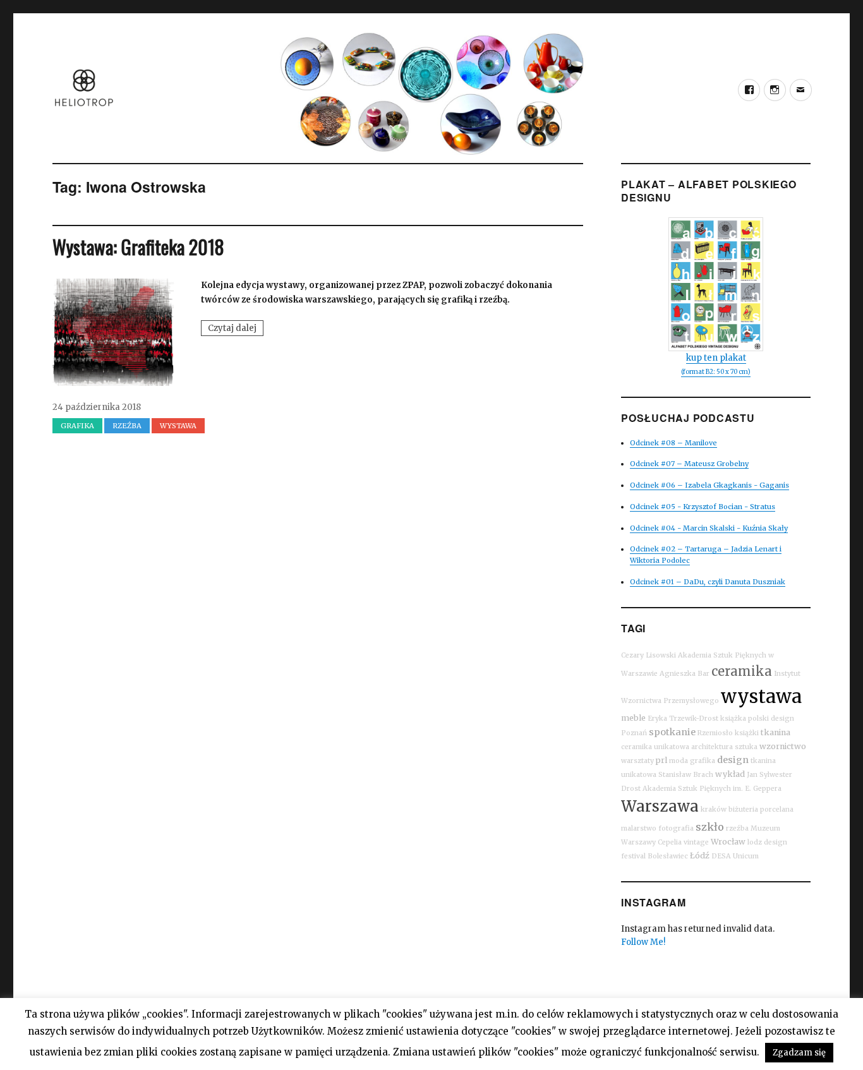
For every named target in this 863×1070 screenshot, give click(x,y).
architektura (712, 747)
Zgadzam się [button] (799, 1052)
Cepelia (670, 842)
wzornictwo (782, 746)
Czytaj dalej (235, 329)
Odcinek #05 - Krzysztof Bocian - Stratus (702, 506)
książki (747, 733)
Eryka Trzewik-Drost (683, 718)
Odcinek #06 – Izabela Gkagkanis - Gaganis (709, 485)
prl (661, 760)
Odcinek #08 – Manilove (673, 442)
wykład (730, 774)
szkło (710, 827)
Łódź (699, 855)
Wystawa (178, 425)
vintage (696, 842)
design (733, 760)
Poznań (634, 733)
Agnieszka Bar (684, 674)
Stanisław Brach (685, 775)
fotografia (676, 828)
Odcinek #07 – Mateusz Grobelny (689, 463)
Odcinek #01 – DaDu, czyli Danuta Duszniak (707, 581)
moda (678, 761)
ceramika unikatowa (655, 747)
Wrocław (728, 841)
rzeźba (127, 425)
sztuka (746, 747)
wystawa (761, 696)
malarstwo (638, 828)
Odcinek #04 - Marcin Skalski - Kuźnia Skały (709, 528)
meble (633, 718)
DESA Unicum (735, 856)
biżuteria (743, 809)
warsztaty (637, 761)
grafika (77, 425)
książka (733, 718)
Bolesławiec (668, 856)
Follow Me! (643, 942)
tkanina (775, 732)
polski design (771, 718)
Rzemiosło (715, 733)
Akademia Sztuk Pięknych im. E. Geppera (712, 788)
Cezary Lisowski (648, 655)
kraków (714, 809)
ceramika (741, 671)
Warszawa (660, 806)
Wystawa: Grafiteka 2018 (138, 246)
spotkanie (672, 732)
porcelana (777, 809)
